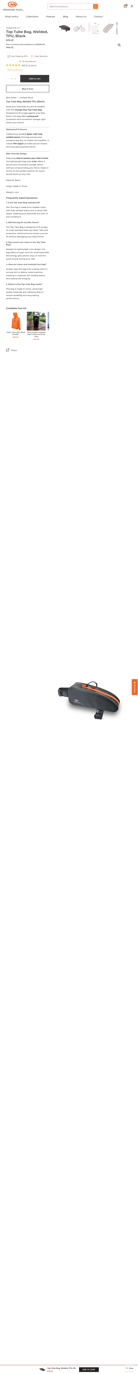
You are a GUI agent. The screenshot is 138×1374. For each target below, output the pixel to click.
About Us (81, 16)
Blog (65, 16)
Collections (32, 16)
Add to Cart (89, 1370)
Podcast (50, 16)
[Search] (95, 6)
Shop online (11, 16)
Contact (98, 16)
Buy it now (27, 89)
